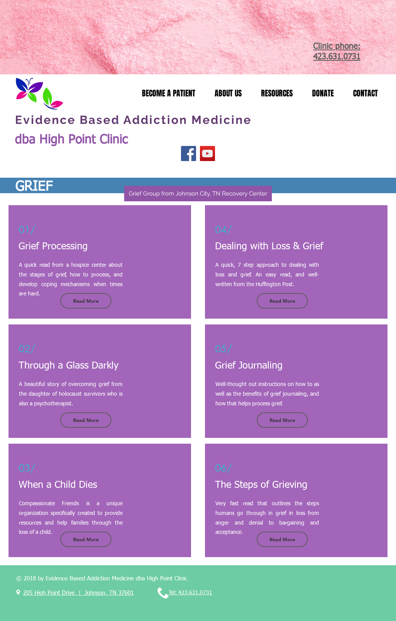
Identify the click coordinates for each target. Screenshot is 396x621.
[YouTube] (207, 153)
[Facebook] (188, 153)
